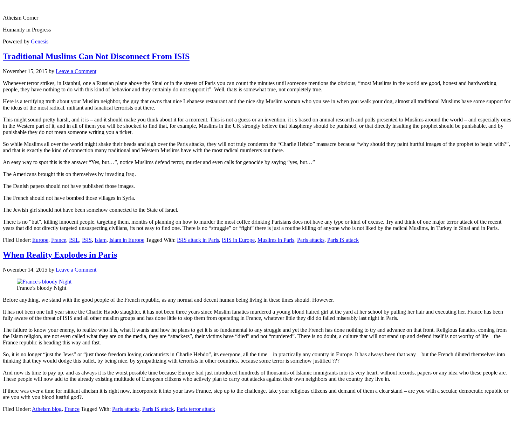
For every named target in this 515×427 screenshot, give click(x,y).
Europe (40, 240)
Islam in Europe (126, 240)
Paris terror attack (196, 409)
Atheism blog (47, 409)
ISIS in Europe (238, 240)
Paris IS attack (343, 240)
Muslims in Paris (276, 240)
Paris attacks (310, 240)
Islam (101, 240)
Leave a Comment (76, 71)
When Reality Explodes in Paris (60, 254)
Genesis (39, 41)
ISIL (74, 240)
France (58, 240)
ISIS (87, 240)
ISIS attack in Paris (198, 240)
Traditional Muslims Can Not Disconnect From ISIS (96, 56)
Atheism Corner (20, 18)
